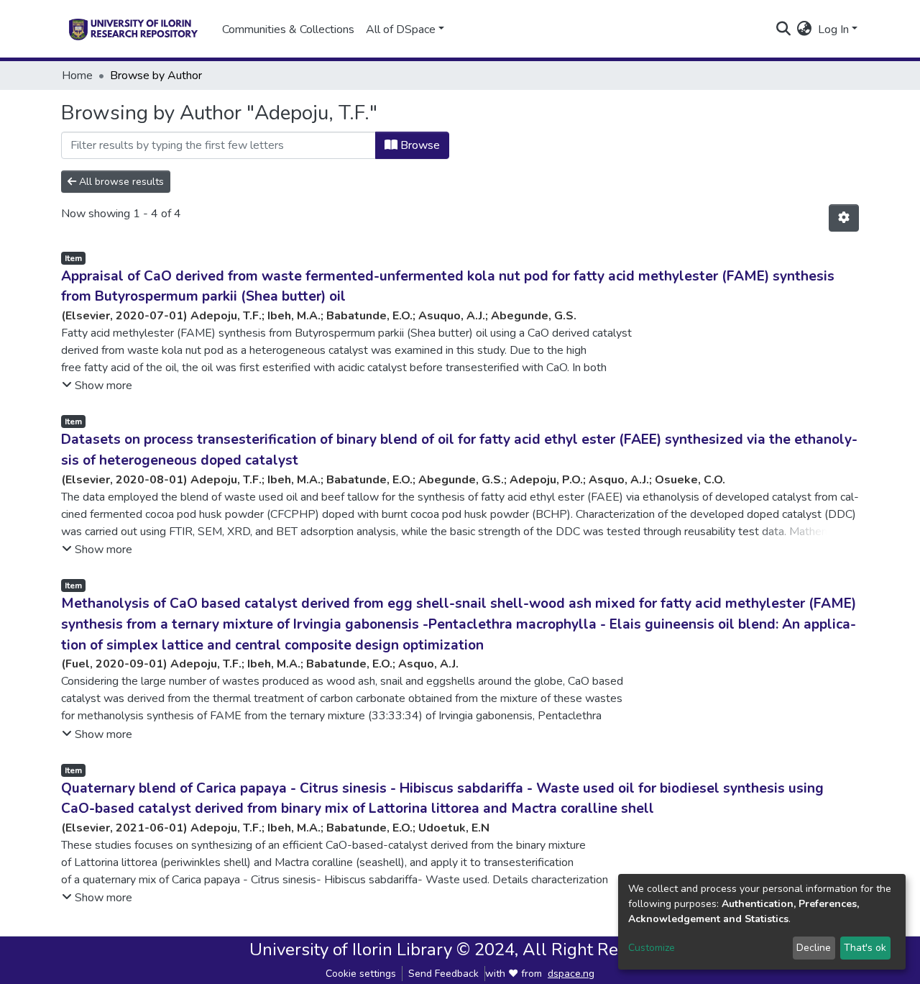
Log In (833, 29)
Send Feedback (443, 973)
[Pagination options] (844, 218)
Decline (813, 948)
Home (77, 75)
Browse (418, 145)
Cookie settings (361, 973)
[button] (805, 29)
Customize (651, 948)
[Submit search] (784, 29)
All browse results (120, 181)
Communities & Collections (288, 29)
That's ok (865, 948)
